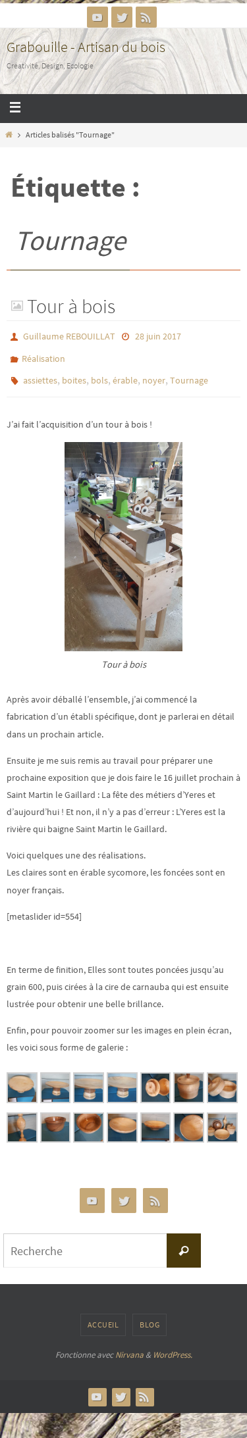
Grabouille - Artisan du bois (86, 46)
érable (125, 374)
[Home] (8, 134)
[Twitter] (121, 17)
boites (74, 374)
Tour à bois (71, 305)
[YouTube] (97, 17)
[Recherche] (184, 1241)
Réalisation (43, 354)
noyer (153, 374)
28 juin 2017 (158, 335)
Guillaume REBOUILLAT (69, 335)
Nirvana (129, 1345)
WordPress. (172, 1345)
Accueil (103, 1315)
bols (99, 374)
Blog (149, 1315)
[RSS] (146, 17)
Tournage (189, 374)
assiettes (40, 374)
